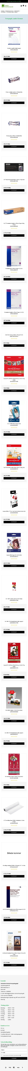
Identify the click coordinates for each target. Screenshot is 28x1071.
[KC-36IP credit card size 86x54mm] (14, 586)
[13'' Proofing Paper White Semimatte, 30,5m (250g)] (14, 808)
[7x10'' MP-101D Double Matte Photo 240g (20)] (14, 455)
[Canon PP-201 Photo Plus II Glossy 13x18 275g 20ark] (14, 652)
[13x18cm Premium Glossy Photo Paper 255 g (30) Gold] (14, 940)
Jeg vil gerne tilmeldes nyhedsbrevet (13, 1055)
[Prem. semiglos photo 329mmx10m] (14, 79)
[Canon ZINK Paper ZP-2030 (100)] (14, 542)
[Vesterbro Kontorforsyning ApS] (7, 6)
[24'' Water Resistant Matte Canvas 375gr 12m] (14, 167)
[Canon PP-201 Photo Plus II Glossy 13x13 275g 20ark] (14, 366)
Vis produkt (14, 59)
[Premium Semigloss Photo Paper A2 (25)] (14, 300)
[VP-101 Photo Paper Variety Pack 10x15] (14, 764)
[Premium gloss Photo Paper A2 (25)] (14, 256)
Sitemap (3, 999)
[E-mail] (14, 1052)
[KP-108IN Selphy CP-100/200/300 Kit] (14, 698)
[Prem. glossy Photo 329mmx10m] (14, 123)
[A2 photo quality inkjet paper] (14, 36)
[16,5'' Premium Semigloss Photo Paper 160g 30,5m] (14, 211)
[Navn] (14, 1050)
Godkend (14, 1058)
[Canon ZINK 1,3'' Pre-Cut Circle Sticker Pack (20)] (14, 499)
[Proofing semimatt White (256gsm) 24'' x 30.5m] (14, 853)
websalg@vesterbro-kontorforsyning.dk (14, 993)
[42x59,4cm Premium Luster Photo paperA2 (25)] (14, 897)
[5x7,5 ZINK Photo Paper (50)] (14, 411)
